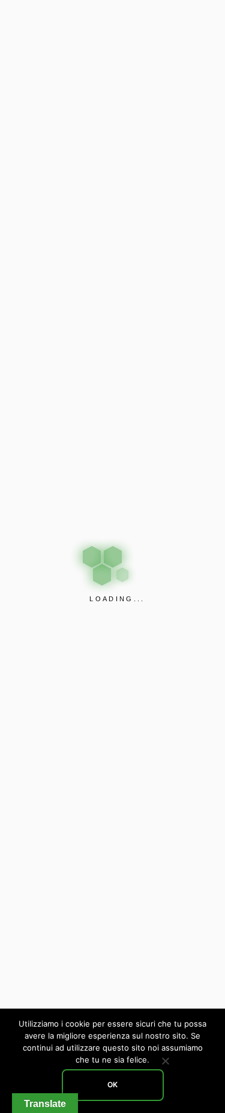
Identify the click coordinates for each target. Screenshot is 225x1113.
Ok (112, 1084)
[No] (165, 1061)
